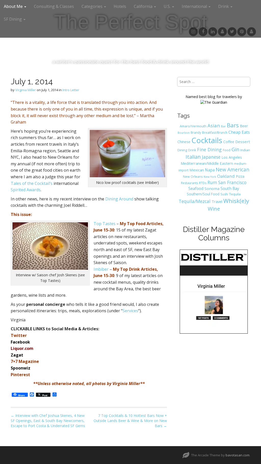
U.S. (168, 6)
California (143, 6)
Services (130, 310)
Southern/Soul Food (203, 194)
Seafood (195, 188)
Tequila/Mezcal (195, 201)
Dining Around (119, 199)
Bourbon (184, 132)
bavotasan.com (238, 455)
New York (210, 177)
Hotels (120, 6)
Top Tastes (104, 223)
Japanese (211, 157)
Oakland (226, 176)
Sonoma (211, 188)
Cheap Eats (239, 132)
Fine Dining (209, 149)
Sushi (224, 194)
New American (232, 169)
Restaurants (189, 183)
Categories (92, 6)
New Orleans (193, 176)
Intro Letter (70, 90)
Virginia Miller (25, 90)
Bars (233, 125)
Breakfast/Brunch (214, 132)
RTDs (202, 183)
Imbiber (101, 269)
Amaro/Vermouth (193, 126)
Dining (182, 150)
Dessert (242, 141)
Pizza (240, 176)
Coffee (228, 141)
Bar (223, 126)
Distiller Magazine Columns (214, 233)
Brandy (196, 132)
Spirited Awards (26, 190)
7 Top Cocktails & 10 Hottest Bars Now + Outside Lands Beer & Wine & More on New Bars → (130, 420)
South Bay (229, 188)
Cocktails (206, 140)
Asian (213, 125)
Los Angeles (231, 157)
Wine (214, 208)
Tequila (235, 194)
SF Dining (13, 19)
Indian (245, 150)
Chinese (183, 141)
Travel (217, 201)
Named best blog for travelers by (214, 96)
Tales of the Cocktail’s (32, 183)
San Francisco (232, 182)
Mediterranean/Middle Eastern (207, 163)
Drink (192, 150)
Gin (235, 149)
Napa (210, 170)
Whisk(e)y (236, 201)
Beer (244, 125)
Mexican (196, 169)
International (195, 6)
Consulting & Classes (54, 6)
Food (226, 150)
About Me (14, 6)
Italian (193, 156)
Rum (212, 182)
